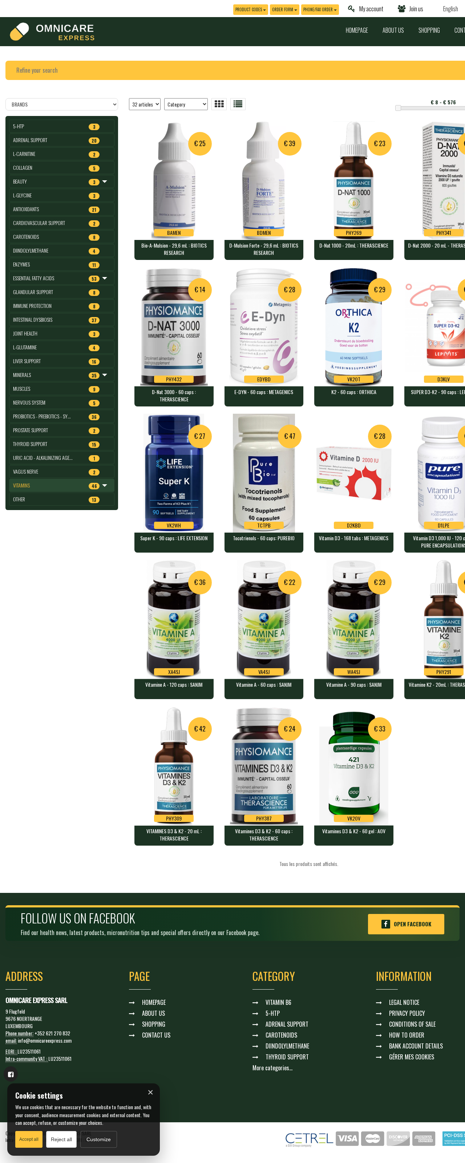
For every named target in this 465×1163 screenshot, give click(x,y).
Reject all (61, 1139)
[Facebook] (11, 1074)
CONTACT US (156, 1035)
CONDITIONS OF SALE (412, 1024)
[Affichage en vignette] (219, 104)
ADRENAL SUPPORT (287, 1024)
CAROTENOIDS (281, 1035)
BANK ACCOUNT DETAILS (416, 1046)
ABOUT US (393, 30)
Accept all (29, 1139)
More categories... (272, 1067)
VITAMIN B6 (278, 1002)
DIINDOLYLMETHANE (287, 1046)
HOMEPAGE (357, 30)
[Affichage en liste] (238, 104)
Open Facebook (412, 924)
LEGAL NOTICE (404, 1002)
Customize (98, 1139)
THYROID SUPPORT (287, 1056)
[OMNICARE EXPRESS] (52, 31)
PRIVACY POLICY (407, 1013)
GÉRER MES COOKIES (411, 1056)
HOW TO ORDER (406, 1035)
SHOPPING (429, 30)
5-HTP (273, 1013)
